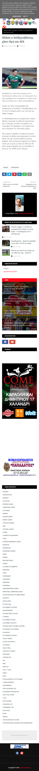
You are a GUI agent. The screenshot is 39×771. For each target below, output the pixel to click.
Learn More (16, 16)
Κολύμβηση (6, 585)
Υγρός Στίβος (7, 648)
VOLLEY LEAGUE (7, 638)
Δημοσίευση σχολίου (10, 271)
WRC (4, 663)
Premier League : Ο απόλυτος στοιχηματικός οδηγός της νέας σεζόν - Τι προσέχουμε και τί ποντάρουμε (22, 230)
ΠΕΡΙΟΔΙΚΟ (6, 654)
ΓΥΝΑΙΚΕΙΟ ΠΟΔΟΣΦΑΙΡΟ (10, 535)
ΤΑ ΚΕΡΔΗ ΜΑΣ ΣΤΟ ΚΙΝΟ (10, 613)
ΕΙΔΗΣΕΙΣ (15, 30)
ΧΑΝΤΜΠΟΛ (6, 582)
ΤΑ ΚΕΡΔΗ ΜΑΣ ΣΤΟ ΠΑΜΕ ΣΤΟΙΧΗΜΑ (13, 626)
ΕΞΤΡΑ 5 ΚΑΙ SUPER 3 (9, 641)
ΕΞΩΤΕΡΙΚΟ (6, 501)
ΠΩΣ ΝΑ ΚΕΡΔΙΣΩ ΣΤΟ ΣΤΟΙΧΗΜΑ (12, 679)
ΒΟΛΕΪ (5, 554)
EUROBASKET (7, 576)
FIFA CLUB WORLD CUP (9, 688)
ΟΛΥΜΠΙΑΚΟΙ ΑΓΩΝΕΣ (9, 551)
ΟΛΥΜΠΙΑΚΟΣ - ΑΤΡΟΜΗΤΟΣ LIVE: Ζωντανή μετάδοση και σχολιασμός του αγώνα (18, 324)
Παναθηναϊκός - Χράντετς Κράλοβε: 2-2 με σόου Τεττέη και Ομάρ (23, 242)
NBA (4, 526)
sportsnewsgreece (25, 767)
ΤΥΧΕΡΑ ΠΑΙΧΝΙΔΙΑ (8, 682)
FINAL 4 (5, 673)
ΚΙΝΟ (4, 676)
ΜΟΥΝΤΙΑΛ (6, 545)
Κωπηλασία (6, 632)
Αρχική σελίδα (7, 30)
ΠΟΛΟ (4, 573)
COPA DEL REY (7, 657)
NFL (4, 660)
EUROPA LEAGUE (8, 516)
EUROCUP (6, 598)
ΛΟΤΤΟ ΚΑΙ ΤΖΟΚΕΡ (8, 695)
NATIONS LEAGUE (8, 560)
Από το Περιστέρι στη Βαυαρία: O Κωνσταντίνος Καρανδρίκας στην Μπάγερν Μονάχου (19, 300)
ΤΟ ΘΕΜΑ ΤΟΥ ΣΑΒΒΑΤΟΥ (10, 566)
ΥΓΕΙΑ (4, 698)
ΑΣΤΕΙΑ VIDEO (7, 601)
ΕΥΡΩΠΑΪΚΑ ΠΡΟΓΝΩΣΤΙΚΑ (11, 691)
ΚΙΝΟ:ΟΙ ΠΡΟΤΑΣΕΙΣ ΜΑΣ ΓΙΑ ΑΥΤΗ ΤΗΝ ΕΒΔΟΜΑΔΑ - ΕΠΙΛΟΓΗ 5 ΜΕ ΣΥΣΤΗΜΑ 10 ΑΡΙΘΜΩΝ (18, 312)
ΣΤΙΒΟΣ (5, 532)
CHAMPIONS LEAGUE (9, 507)
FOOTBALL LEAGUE (8, 529)
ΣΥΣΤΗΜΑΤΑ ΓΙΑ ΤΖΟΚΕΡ (10, 607)
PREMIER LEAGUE (8, 504)
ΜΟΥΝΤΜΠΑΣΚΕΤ (8, 610)
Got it (25, 16)
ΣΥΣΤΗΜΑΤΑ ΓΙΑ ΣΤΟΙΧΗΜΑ (11, 629)
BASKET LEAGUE (7, 520)
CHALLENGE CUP (8, 704)
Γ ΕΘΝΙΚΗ (6, 616)
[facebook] (5, 342)
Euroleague (6, 510)
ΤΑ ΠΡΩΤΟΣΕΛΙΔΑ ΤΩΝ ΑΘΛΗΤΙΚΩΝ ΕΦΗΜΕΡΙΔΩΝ (17, 723)
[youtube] (12, 342)
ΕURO (4, 713)
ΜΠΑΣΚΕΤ (6, 498)
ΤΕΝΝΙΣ (5, 563)
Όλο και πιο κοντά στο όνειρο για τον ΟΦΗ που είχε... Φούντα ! (22, 252)
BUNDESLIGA (7, 548)
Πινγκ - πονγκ (7, 670)
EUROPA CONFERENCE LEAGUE (12, 541)
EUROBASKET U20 (8, 707)
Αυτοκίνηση (6, 710)
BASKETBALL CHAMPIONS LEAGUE (13, 591)
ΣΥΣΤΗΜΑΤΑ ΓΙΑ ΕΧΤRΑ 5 (10, 635)
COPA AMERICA (7, 685)
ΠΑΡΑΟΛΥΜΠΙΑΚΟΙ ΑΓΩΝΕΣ (11, 588)
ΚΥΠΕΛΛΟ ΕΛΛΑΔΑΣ (8, 523)
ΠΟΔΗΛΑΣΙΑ (6, 579)
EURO (4, 538)
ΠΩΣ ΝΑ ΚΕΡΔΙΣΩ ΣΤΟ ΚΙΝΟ (11, 720)
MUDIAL (5, 557)
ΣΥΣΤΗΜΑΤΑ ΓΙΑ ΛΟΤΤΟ (9, 623)
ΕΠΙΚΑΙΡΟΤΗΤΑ (7, 495)
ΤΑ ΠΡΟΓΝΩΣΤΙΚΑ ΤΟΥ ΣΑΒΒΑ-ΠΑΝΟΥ (14, 595)
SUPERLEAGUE (15, 167)
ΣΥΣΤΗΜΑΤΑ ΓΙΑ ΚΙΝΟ (9, 620)
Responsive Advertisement (19, 735)
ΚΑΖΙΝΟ (5, 716)
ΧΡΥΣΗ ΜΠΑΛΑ (7, 701)
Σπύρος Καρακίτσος (10, 46)
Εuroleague (6, 645)
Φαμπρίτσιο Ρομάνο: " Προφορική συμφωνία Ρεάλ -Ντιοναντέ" (16, 288)
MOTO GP (6, 666)
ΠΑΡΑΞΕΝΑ (6, 570)
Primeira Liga (7, 604)
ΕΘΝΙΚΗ (5, 513)
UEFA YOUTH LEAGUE (9, 651)
